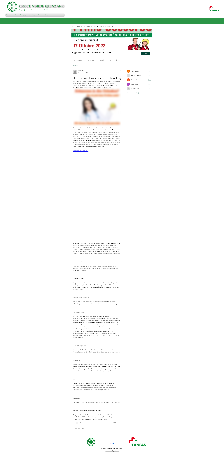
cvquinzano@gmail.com (112, 451)
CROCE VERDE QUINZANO (41, 6)
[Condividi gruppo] (152, 53)
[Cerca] (137, 53)
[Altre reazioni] (80, 423)
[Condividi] (120, 71)
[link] (77, 60)
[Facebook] (113, 443)
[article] (97, 250)
